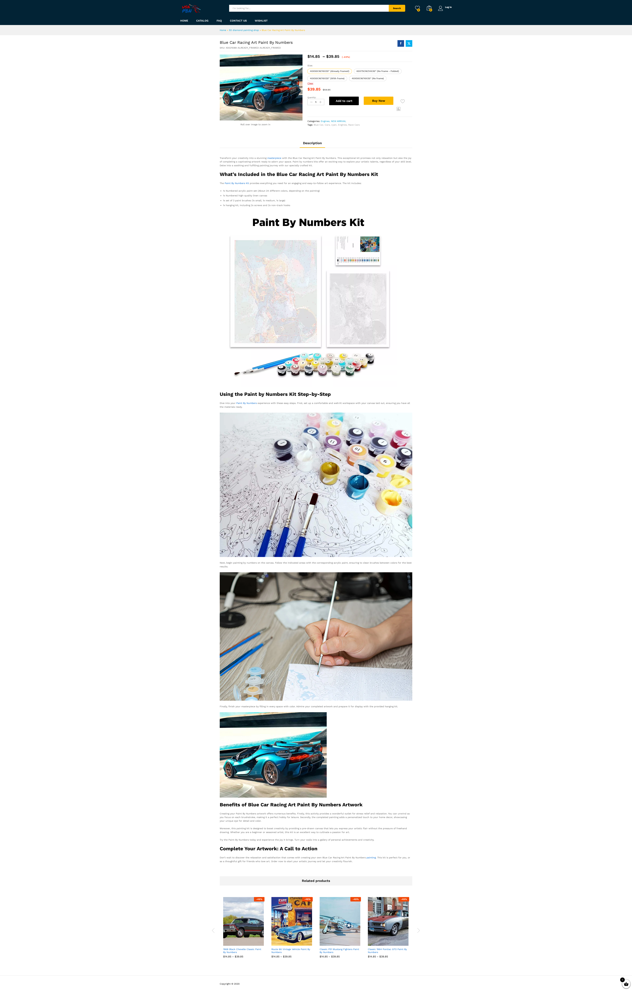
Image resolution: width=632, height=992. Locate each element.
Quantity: (311, 97)
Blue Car (318, 124)
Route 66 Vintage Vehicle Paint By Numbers (290, 950)
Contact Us (238, 20)
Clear (310, 83)
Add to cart (344, 101)
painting (371, 857)
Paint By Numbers (246, 403)
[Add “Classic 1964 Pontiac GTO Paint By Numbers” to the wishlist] (391, 942)
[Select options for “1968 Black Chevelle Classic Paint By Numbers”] (232, 942)
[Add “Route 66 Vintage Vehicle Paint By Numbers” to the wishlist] (295, 942)
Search (397, 8)
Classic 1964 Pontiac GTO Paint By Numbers (387, 950)
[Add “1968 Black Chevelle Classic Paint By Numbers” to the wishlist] (247, 942)
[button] (329, 71)
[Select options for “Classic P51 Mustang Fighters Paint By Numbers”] (328, 942)
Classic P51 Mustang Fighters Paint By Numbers (339, 950)
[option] (244, 930)
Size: (310, 65)
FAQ (219, 20)
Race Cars (354, 124)
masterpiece (274, 158)
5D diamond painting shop (244, 30)
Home (184, 20)
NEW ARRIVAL (338, 121)
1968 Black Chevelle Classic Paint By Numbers (242, 950)
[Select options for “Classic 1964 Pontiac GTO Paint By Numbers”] (376, 942)
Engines (325, 121)
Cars (327, 124)
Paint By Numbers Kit (237, 183)
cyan (334, 124)
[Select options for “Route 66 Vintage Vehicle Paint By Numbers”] (280, 942)
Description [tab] (312, 143)
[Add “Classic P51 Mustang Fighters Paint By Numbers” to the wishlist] (343, 942)
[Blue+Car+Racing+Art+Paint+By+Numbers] (409, 43)
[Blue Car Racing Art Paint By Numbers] (400, 43)
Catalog (202, 20)
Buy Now (378, 100)
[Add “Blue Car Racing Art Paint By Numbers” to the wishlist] (403, 101)
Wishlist (261, 20)
